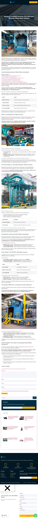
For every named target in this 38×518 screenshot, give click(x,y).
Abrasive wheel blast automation (7, 87)
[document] (19, 501)
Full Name (21, 493)
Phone (20, 500)
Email (2, 383)
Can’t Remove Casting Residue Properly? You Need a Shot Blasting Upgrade (13, 427)
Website (2, 387)
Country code (21, 497)
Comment (3, 370)
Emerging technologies (5, 239)
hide (9, 74)
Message (21, 508)
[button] (26, 2)
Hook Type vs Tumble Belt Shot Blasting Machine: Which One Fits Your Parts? (13, 417)
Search (34, 397)
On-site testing (4, 170)
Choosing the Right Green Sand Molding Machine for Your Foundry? (29, 427)
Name (2, 379)
